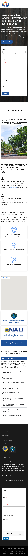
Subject (5, 504)
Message (5, 519)
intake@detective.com (17, 480)
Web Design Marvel (20, 553)
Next (5, 93)
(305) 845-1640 (13, 187)
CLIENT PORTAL (7, 548)
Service (5, 512)
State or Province (6, 80)
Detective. (16, 551)
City (4, 86)
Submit (6, 538)
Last (15, 53)
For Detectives (5, 435)
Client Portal (5, 438)
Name (5, 490)
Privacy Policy (5, 443)
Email (4, 62)
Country (5, 74)
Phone (4, 56)
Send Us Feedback (7, 440)
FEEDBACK (17, 548)
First (3, 53)
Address (4, 68)
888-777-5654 (11, 478)
